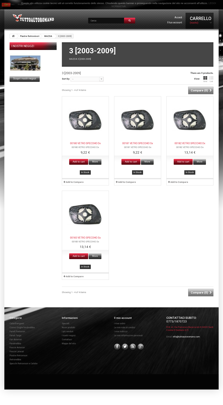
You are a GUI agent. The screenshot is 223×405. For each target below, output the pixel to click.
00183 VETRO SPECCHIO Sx (85, 237)
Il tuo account (174, 22)
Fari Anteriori (16, 339)
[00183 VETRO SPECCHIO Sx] (85, 214)
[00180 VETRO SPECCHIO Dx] (85, 120)
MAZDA (48, 36)
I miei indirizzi (121, 331)
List (211, 81)
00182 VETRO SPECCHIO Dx (190, 143)
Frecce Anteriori (17, 347)
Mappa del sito (69, 343)
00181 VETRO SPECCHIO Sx (137, 143)
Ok (6, 4)
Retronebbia (15, 359)
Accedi (178, 17)
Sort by (66, 78)
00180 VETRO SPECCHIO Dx (85, 143)
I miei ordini (119, 323)
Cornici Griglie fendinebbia (22, 327)
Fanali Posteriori (17, 331)
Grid (205, 81)
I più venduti (67, 331)
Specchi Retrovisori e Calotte (23, 363)
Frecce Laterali (17, 351)
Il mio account (123, 318)
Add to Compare (75, 182)
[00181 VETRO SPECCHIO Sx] (138, 120)
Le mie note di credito (124, 327)
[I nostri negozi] (33, 63)
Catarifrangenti (17, 323)
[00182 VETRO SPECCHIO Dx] (190, 120)
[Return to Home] (13, 36)
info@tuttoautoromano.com (186, 337)
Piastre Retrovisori (29, 36)
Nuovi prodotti (68, 327)
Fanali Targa (15, 335)
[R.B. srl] (32, 18)
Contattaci (67, 339)
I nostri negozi (22, 46)
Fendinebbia (15, 343)
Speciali (65, 323)
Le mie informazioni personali (128, 335)
